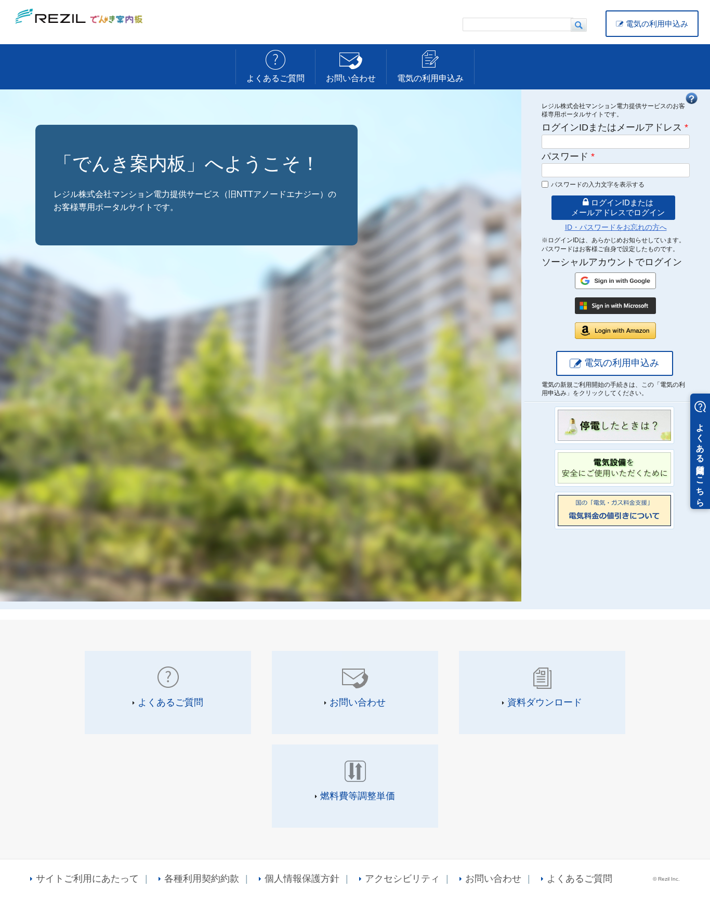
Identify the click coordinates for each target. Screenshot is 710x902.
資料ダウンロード (544, 702)
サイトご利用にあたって (87, 878)
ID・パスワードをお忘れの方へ (616, 227)
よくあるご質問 (275, 78)
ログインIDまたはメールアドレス (615, 127)
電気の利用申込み (657, 23)
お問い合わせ (351, 78)
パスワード (568, 156)
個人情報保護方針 (302, 878)
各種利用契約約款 (201, 878)
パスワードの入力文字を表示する (598, 184)
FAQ (691, 98)
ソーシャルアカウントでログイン (612, 262)
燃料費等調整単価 (357, 796)
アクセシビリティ (402, 878)
